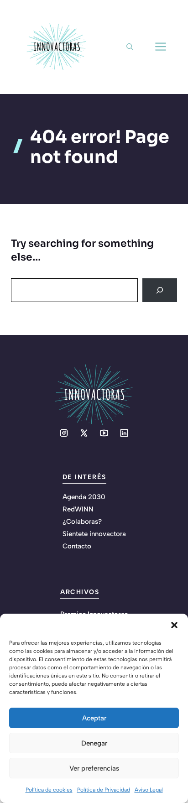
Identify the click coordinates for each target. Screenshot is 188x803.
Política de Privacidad (103, 790)
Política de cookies (49, 790)
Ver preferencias (94, 768)
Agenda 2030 (84, 497)
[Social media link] (63, 433)
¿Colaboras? (82, 521)
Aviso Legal (149, 790)
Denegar (94, 743)
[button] (174, 625)
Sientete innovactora (94, 534)
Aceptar (94, 718)
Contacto (77, 546)
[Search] (159, 290)
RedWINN (78, 509)
